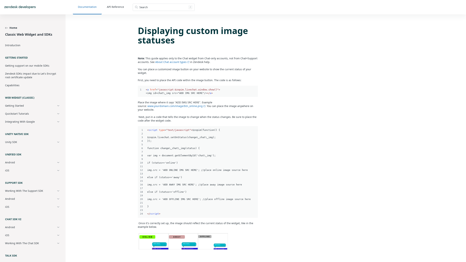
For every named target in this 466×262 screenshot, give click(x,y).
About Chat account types (171, 62)
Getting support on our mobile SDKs (27, 65)
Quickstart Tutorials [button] (17, 113)
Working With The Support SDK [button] (24, 190)
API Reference (115, 7)
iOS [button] (7, 170)
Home (13, 27)
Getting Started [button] (14, 105)
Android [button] (10, 162)
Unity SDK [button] (11, 142)
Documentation (87, 7)
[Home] (20, 7)
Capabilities (12, 85)
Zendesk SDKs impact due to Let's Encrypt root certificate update (30, 75)
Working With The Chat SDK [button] (22, 243)
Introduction (12, 45)
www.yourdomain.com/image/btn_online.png (175, 106)
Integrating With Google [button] (20, 121)
